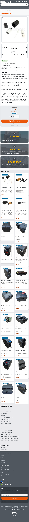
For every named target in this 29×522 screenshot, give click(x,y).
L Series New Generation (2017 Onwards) (9, 442)
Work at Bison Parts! (4, 469)
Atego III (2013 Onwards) (6, 423)
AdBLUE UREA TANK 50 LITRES (20, 372)
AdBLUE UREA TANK (6, 235)
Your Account (25, 2)
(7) (19, 52)
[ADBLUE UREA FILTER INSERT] (21, 203)
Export (1, 472)
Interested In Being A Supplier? (7, 470)
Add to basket (15, 121)
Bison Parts (13, 509)
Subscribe (14, 498)
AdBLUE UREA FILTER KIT (7, 187)
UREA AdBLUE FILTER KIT (21, 187)
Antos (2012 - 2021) (5, 419)
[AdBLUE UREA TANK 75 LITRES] (7, 388)
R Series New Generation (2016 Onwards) (9, 440)
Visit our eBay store (6, 484)
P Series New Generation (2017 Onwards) (9, 438)
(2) (19, 47)
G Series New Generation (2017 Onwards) (9, 436)
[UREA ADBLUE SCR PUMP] (7, 319)
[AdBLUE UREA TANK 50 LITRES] (21, 364)
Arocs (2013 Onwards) (5, 421)
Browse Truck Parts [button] (6, 8)
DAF (2, 408)
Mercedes (3, 415)
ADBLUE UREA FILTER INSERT (20, 211)
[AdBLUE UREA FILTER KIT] (7, 179)
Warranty (2, 459)
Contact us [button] (23, 8)
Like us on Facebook (6, 481)
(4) (19, 51)
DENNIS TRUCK (4, 413)
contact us (24, 97)
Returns (2, 457)
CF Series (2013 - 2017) (5, 410)
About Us (2, 467)
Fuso (2, 427)
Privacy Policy (3, 475)
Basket (19, 2)
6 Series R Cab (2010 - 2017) (6, 432)
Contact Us (2, 460)
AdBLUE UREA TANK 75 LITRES (6, 396)
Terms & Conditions (4, 474)
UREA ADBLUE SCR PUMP (7, 327)
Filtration (2, 11)
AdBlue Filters (9, 11)
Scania (2, 428)
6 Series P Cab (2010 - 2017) (6, 430)
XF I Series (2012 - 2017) (6, 411)
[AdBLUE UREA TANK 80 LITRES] (21, 388)
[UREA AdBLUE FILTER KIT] (21, 179)
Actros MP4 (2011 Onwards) (6, 417)
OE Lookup (2, 462)
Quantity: (12, 116)
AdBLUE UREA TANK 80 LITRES (20, 396)
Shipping (2, 455)
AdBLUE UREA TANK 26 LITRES (6, 372)
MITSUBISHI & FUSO (5, 425)
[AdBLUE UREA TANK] (7, 227)
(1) (19, 50)
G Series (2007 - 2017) (5, 434)
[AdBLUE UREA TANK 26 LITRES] (7, 364)
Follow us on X (5, 482)
